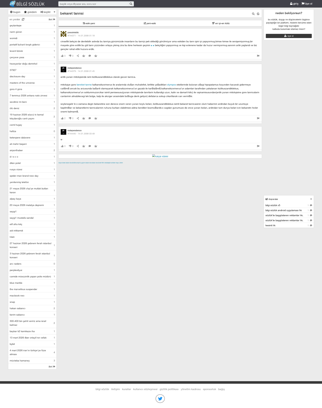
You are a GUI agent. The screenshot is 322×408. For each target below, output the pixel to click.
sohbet (113, 163)
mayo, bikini (119, 163)
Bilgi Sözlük (30, 4)
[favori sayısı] (84, 56)
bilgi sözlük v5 (287, 205)
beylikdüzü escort (236, 166)
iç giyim (82, 163)
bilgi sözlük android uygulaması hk (287, 210)
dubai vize (69, 163)
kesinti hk (287, 225)
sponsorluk (209, 389)
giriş (295, 3)
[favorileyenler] (96, 56)
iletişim (115, 389)
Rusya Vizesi (61, 163)
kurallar (126, 389)
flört (103, 163)
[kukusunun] (153, 45)
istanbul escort (186, 166)
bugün (16, 11)
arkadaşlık (108, 163)
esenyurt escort (216, 166)
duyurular (273, 199)
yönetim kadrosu (191, 389)
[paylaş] (77, 56)
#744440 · (81, 133)
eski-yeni (90, 23)
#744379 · (81, 71)
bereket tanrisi (84, 84)
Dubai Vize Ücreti (96, 163)
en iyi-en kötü (222, 23)
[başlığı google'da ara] (258, 14)
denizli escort (111, 166)
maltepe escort (80, 166)
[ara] (130, 4)
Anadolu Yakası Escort (164, 166)
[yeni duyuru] (311, 199)
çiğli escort (125, 166)
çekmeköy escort (142, 166)
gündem (32, 11)
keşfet (46, 11)
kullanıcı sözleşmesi (145, 389)
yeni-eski (151, 23)
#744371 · (81, 35)
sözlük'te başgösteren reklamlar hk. (287, 215)
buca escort (96, 166)
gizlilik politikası (169, 389)
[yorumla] (89, 55)
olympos (171, 84)
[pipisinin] (151, 45)
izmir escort (64, 166)
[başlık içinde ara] (253, 14)
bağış (221, 389)
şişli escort (201, 166)
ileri (51, 19)
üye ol (308, 3)
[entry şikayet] (258, 56)
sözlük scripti (76, 163)
